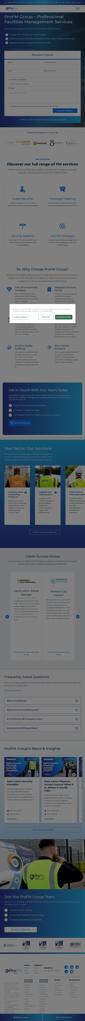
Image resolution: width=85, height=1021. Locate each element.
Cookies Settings (20, 317)
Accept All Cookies (63, 317)
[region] (42, 313)
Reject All (46, 317)
